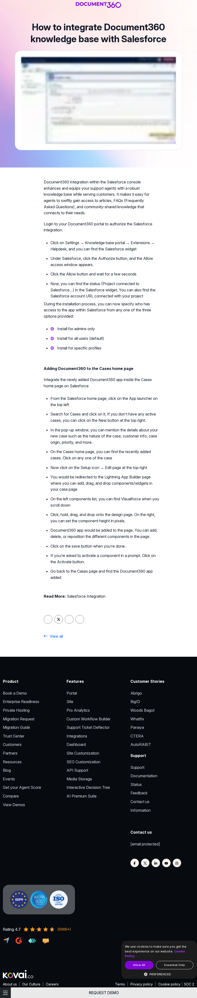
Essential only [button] (174, 965)
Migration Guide (16, 727)
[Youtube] (166, 863)
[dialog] (159, 960)
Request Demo (104, 992)
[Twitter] (145, 863)
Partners (10, 753)
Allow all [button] (139, 965)
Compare (11, 796)
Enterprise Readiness (21, 701)
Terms (120, 984)
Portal (72, 693)
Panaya (137, 727)
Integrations (77, 736)
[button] (159, 974)
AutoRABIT (140, 744)
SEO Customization (83, 761)
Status (136, 784)
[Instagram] (177, 863)
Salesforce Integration (86, 596)
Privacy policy (141, 984)
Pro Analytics (78, 710)
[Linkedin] (156, 863)
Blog (7, 770)
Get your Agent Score (22, 787)
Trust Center (13, 736)
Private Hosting (16, 710)
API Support (77, 770)
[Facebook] (134, 863)
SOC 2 (189, 984)
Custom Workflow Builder (89, 719)
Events (9, 779)
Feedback (139, 792)
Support (137, 767)
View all (56, 636)
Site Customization (83, 753)
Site (70, 701)
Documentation (143, 775)
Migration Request (18, 719)
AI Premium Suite (82, 796)
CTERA (137, 736)
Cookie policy (169, 984)
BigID (135, 701)
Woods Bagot (142, 710)
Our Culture (31, 984)
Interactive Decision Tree (88, 787)
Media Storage (79, 779)
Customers (12, 744)
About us (10, 984)
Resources (12, 761)
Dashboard (76, 744)
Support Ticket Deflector (88, 727)
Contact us (139, 801)
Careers (52, 984)
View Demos (14, 804)
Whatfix (137, 719)
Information (140, 810)
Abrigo (136, 693)
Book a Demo (15, 693)
